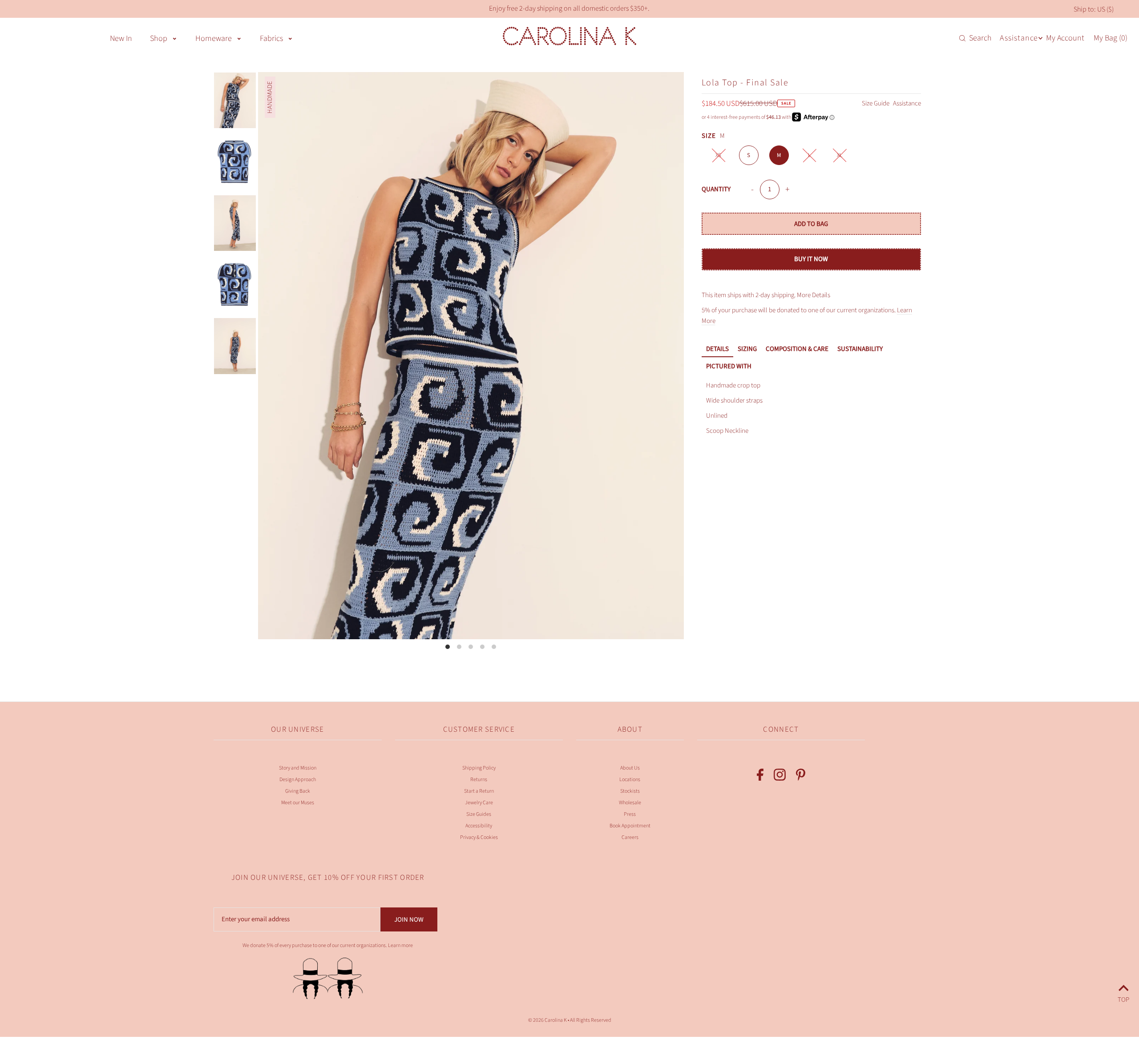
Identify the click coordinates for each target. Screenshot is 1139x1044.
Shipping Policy (479, 768)
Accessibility (478, 826)
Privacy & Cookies (479, 837)
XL (839, 155)
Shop (158, 38)
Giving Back (297, 791)
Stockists (630, 791)
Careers (630, 837)
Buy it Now (811, 259)
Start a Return (479, 791)
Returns (478, 779)
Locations (629, 779)
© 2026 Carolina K (547, 1020)
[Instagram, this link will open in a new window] (780, 777)
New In (121, 38)
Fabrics (271, 38)
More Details (813, 295)
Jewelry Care (479, 802)
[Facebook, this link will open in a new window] (760, 777)
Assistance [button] (1019, 38)
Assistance (907, 103)
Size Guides (478, 814)
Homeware (213, 38)
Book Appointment (630, 826)
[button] (175, 38)
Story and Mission (297, 768)
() (1110, 38)
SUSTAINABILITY (860, 349)
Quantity (716, 189)
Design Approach (297, 779)
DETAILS (717, 349)
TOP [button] (1123, 998)
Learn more (400, 945)
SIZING (747, 349)
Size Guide (876, 103)
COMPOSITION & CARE (797, 349)
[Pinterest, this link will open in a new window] (800, 777)
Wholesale (630, 802)
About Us (630, 768)
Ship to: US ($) (1094, 9)
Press (630, 814)
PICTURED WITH (728, 366)
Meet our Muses (297, 802)
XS (718, 155)
